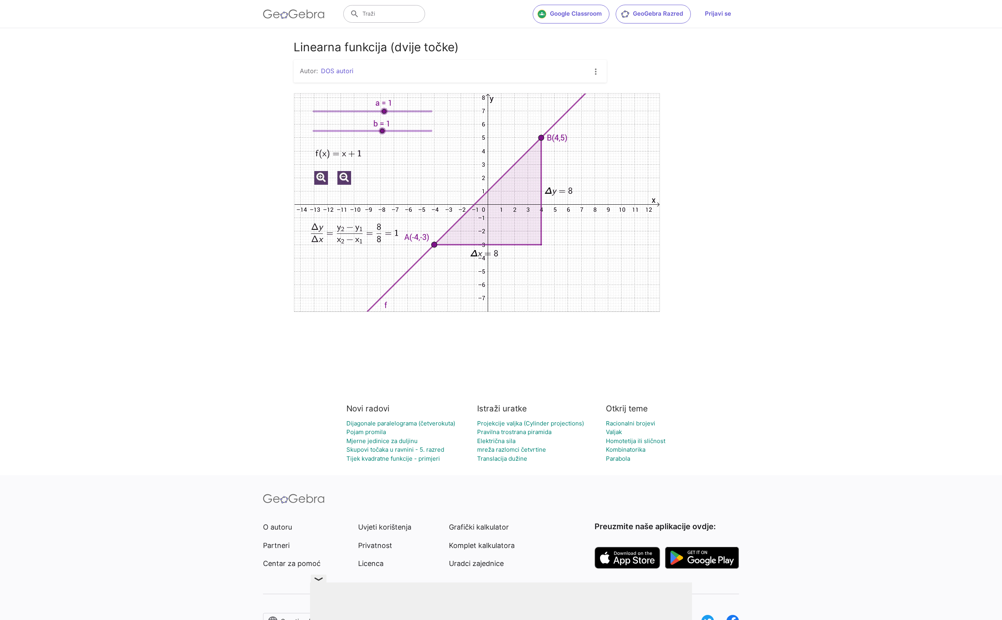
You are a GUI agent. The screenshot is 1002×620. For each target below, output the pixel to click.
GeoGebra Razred (658, 13)
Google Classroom (576, 13)
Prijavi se (718, 13)
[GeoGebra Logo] (293, 14)
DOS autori (337, 71)
